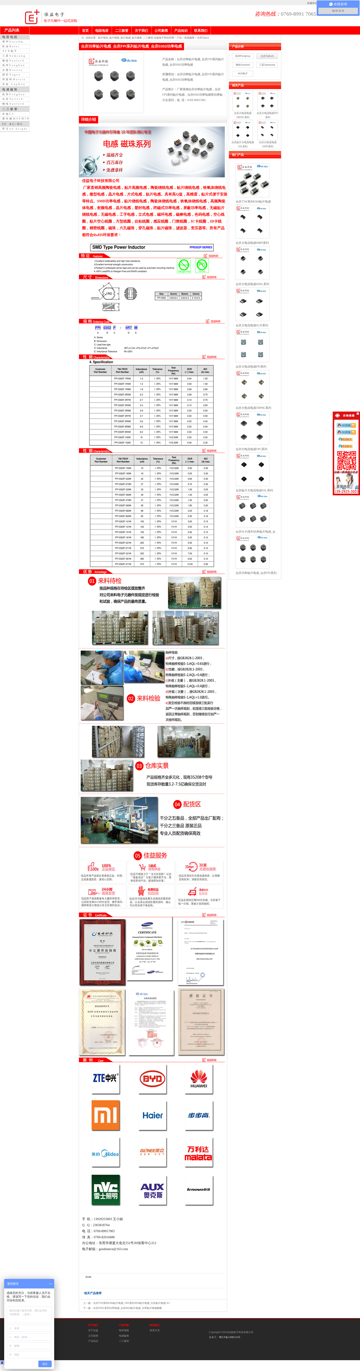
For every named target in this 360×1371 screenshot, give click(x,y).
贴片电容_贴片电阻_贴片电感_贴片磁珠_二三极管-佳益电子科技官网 (136, 37)
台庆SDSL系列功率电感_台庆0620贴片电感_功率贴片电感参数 (127, 1308)
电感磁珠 (189, 37)
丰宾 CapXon (14, 84)
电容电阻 (124, 1330)
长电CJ (8, 114)
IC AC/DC (13, 124)
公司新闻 (93, 1335)
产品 (179, 37)
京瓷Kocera (12, 70)
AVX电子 (243, 73)
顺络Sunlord (243, 64)
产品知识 (93, 1341)
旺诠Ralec (11, 46)
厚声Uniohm (13, 41)
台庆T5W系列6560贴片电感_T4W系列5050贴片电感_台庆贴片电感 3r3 (131, 1303)
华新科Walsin (14, 79)
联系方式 (155, 1330)
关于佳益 (93, 1330)
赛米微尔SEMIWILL (19, 118)
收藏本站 (312, 3)
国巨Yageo (11, 74)
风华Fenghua (242, 56)
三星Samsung (267, 64)
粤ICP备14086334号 (229, 1337)
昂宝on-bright (15, 128)
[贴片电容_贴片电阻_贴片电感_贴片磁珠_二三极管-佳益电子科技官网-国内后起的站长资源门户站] (32, 23)
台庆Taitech (203, 37)
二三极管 (124, 1341)
